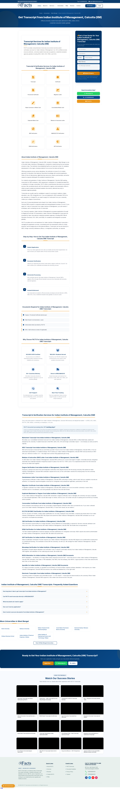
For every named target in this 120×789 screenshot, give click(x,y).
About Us (45, 5)
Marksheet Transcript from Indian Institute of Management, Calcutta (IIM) (46, 437)
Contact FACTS (50, 774)
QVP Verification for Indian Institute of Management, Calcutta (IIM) (43, 537)
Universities (60, 5)
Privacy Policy (70, 771)
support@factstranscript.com (96, 1)
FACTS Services (70, 766)
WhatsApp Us (89, 93)
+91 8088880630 (83, 1)
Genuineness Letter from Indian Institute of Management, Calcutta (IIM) (45, 477)
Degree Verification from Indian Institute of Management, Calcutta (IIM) (45, 467)
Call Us (73, 663)
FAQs (67, 5)
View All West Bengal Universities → (45, 643)
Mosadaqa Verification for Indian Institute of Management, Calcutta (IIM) (45, 547)
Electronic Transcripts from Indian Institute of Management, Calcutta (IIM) (46, 573)
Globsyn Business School (7, 636)
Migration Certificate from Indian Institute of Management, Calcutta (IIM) (45, 485)
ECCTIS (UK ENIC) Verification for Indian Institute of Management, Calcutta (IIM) (48, 511)
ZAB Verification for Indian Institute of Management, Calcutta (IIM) (43, 521)
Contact (78, 5)
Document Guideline (71, 769)
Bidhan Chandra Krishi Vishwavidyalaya (43, 628)
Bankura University (24, 628)
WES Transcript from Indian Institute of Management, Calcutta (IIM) (44, 447)
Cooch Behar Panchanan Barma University (62, 628)
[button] (45, 591)
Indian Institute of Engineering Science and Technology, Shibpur (44, 636)
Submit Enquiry (89, 73)
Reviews (72, 5)
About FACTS (50, 766)
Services (52, 5)
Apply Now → (48, 663)
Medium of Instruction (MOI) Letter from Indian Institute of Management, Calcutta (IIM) (50, 457)
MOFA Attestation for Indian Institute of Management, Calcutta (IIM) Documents (48, 555)
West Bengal (54, 13)
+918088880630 (91, 771)
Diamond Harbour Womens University (81, 628)
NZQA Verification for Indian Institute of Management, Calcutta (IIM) (44, 529)
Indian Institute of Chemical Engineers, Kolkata (27, 636)
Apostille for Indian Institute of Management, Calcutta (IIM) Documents (45, 565)
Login (99, 6)
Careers (68, 774)
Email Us (89, 101)
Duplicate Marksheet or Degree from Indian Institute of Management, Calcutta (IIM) (49, 493)
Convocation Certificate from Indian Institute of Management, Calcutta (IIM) (46, 503)
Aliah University (5, 628)
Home (39, 5)
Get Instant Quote (9, 785)
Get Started (90, 5)
